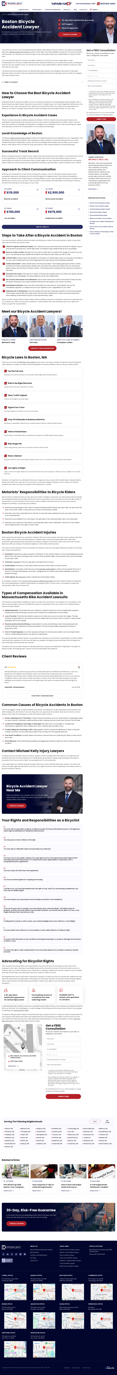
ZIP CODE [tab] (107, 1122)
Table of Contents (11, 82)
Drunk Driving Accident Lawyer (100, 209)
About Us (67, 9)
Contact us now (70, 34)
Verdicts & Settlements (53, 9)
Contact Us (83, 9)
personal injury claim (21, 1010)
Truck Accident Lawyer (67, 1263)
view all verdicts (42, 227)
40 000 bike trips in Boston (26, 362)
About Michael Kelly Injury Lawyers (41, 1250)
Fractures (16, 562)
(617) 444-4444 (16, 1061)
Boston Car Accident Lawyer (99, 206)
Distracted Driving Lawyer (98, 215)
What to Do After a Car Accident (101, 218)
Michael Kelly (34, 1252)
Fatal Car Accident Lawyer (68, 1258)
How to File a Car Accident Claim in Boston (101, 228)
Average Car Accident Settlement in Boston (102, 222)
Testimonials (36, 9)
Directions (12, 1066)
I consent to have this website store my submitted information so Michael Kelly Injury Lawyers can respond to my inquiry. (63, 1071)
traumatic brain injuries (46, 569)
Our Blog (33, 1258)
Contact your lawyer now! (42, 348)
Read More (92, 189)
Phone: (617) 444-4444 (97, 1254)
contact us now (16, 806)
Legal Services (23, 9)
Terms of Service (94, 115)
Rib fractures (20, 577)
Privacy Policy (76, 1368)
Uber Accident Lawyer (67, 1255)
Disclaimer (67, 1368)
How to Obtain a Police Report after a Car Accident (102, 233)
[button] (83, 326)
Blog (75, 9)
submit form (63, 1096)
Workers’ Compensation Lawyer (70, 1261)
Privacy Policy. (60, 1091)
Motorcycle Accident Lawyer (69, 1266)
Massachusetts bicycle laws (19, 52)
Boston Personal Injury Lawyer (100, 203)
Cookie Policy (86, 1368)
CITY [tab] (95, 1122)
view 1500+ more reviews (42, 696)
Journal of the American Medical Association (37, 581)
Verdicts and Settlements (38, 1255)
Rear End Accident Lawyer (98, 212)
